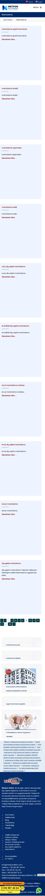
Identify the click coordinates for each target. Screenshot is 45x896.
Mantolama (10, 849)
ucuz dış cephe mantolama (13, 266)
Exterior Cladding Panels (14, 842)
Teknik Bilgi (9, 825)
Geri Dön (41, 875)
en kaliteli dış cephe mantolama (15, 326)
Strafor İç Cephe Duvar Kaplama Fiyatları (18, 742)
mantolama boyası (13, 645)
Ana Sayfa (7, 20)
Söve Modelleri (11, 856)
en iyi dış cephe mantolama (13, 444)
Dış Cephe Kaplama (13, 847)
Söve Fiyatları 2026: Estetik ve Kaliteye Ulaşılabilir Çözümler (21, 748)
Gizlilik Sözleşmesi (12, 835)
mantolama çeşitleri (13, 658)
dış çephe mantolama (11, 563)
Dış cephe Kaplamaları (12, 884)
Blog (7, 820)
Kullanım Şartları (11, 837)
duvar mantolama (10, 504)
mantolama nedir (9, 207)
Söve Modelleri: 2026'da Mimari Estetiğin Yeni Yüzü (22, 746)
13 (2, 624)
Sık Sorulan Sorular (12, 844)
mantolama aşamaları (12, 148)
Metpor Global (10, 840)
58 (10, 624)
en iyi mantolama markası (13, 385)
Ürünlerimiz (9, 822)
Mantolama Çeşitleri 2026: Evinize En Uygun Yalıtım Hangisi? (20, 764)
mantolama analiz (10, 88)
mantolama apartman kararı (14, 29)
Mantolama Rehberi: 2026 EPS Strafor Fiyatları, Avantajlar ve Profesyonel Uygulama (21, 756)
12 (38, 620)
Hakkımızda (10, 817)
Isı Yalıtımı (9, 859)
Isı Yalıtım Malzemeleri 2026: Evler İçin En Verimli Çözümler (21, 769)
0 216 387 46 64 (10, 889)
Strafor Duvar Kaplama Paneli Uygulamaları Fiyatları (21, 743)
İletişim (8, 828)
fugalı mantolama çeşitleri (15, 704)
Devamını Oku (8, 39)
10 (30, 620)
